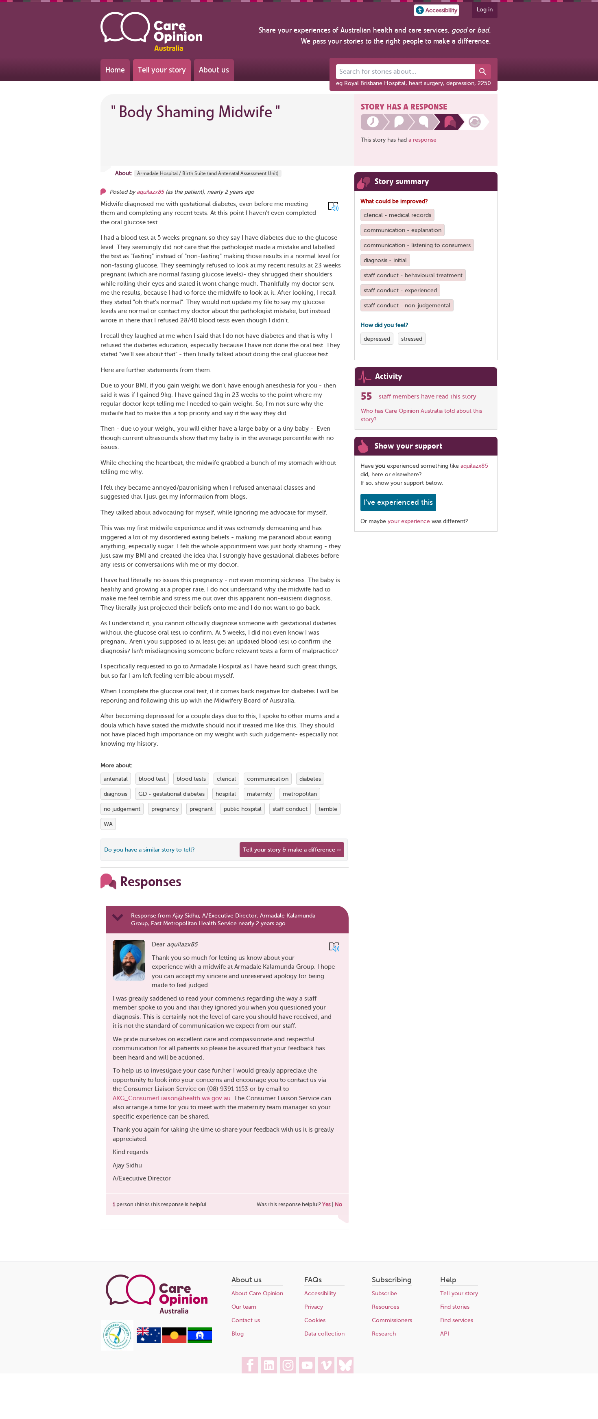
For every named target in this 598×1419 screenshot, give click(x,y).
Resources (385, 1307)
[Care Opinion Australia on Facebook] (250, 1365)
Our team (243, 1307)
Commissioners (392, 1320)
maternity (259, 794)
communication (267, 779)
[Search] (483, 71)
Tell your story (162, 70)
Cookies (314, 1320)
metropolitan (300, 794)
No (338, 1204)
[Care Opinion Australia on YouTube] (307, 1365)
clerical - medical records (397, 215)
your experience (409, 521)
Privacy (313, 1307)
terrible (328, 809)
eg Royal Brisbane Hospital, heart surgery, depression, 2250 (413, 83)
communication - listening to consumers (417, 245)
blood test (152, 779)
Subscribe (384, 1293)
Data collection (324, 1334)
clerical (226, 779)
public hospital (243, 809)
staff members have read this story (427, 396)
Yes (326, 1204)
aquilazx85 (150, 192)
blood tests (191, 779)
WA (108, 824)
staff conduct (290, 809)
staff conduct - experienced (400, 290)
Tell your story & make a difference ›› (292, 850)
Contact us (245, 1320)
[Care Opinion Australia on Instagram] (288, 1365)
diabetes (310, 779)
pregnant (201, 809)
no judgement (122, 809)
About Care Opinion (257, 1293)
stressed (411, 339)
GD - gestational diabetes (171, 794)
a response (422, 140)
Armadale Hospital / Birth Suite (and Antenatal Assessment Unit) (208, 173)
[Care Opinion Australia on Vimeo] (326, 1365)
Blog (237, 1334)
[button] (436, 10)
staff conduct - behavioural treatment (413, 275)
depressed (377, 339)
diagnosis (115, 794)
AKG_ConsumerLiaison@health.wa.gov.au (172, 1098)
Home (115, 70)
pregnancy (165, 809)
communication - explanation (402, 230)
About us (214, 70)
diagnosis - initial (385, 260)
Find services (456, 1320)
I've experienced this (398, 502)
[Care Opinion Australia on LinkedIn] (269, 1365)
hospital (226, 794)
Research (384, 1334)
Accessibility (320, 1293)
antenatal (116, 779)
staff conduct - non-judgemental (407, 305)
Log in (485, 10)
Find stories (454, 1307)
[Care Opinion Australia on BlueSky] (345, 1365)
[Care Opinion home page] (151, 31)
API (444, 1334)
